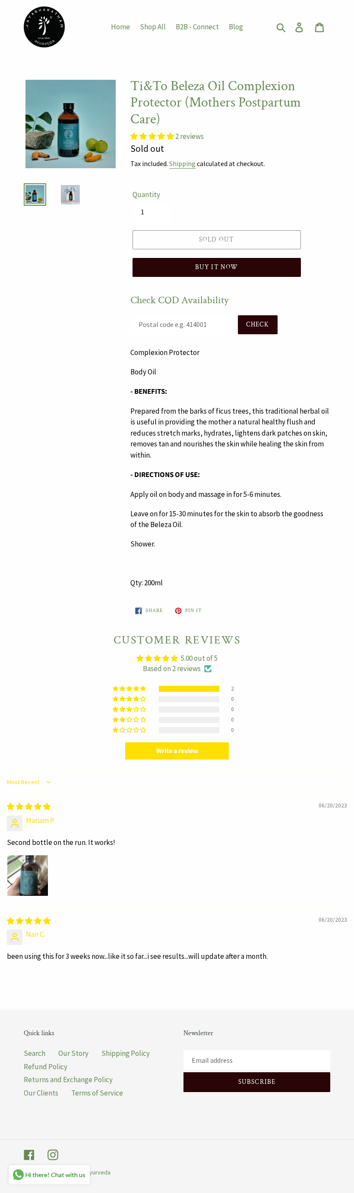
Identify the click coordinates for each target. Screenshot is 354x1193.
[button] (152, 136)
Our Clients (41, 1093)
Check (257, 324)
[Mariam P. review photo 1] (27, 875)
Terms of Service (97, 1093)
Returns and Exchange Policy (68, 1079)
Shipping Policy (125, 1053)
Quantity (146, 194)
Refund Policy (45, 1066)
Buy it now (216, 267)
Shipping (182, 163)
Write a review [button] (177, 751)
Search (34, 1053)
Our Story (73, 1053)
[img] (29, 806)
